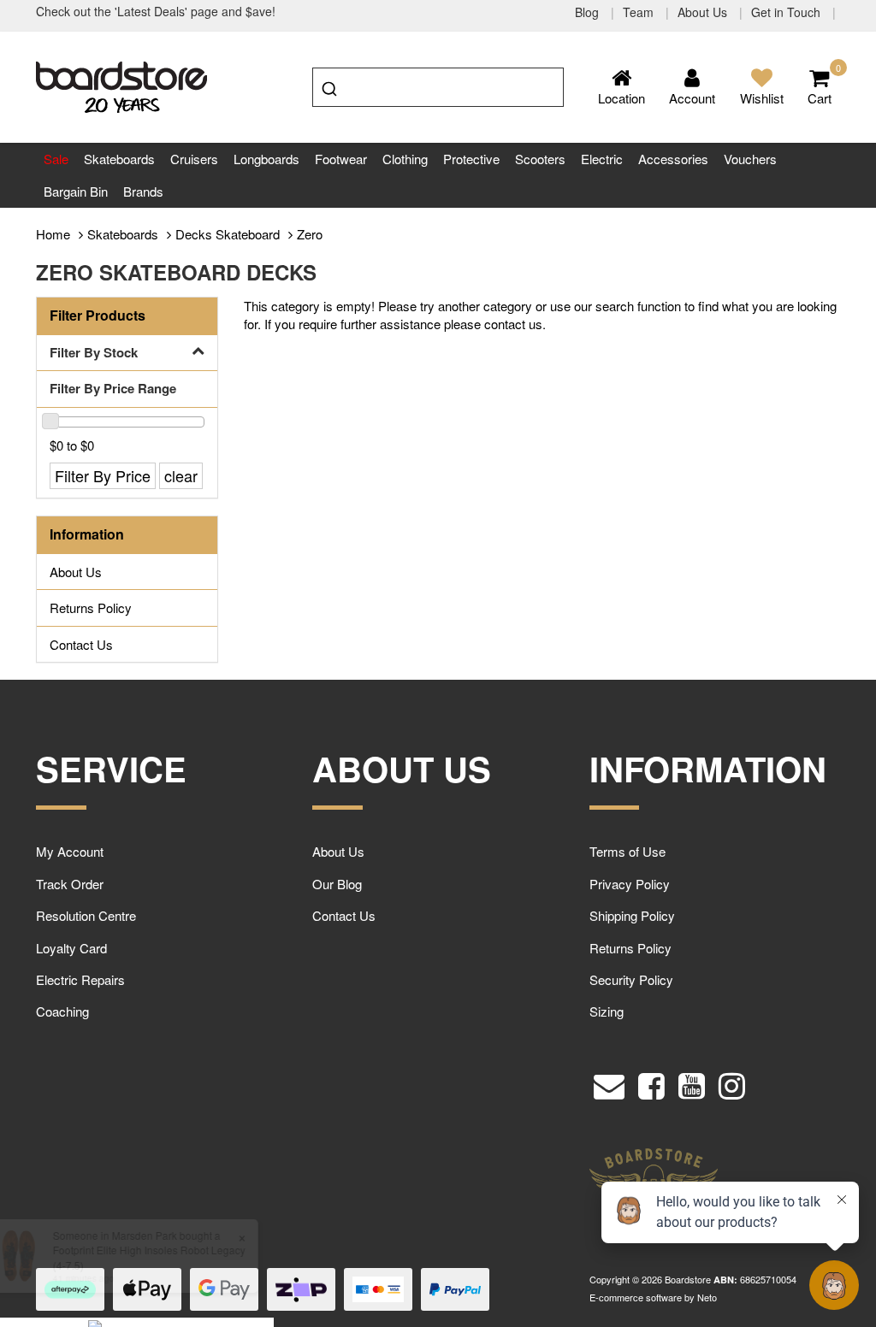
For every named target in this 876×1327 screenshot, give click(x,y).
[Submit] (331, 85)
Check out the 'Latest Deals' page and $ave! (155, 11)
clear (181, 475)
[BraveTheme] (121, 85)
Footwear (341, 159)
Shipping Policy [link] (632, 915)
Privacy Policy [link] (629, 884)
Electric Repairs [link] (80, 979)
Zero (310, 234)
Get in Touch (787, 12)
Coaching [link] (62, 1011)
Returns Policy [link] (91, 607)
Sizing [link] (606, 1011)
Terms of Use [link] (627, 851)
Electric (602, 159)
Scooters (540, 159)
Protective (471, 159)
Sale (56, 159)
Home (53, 234)
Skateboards (119, 159)
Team (640, 12)
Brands (143, 191)
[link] (651, 1082)
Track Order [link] (70, 884)
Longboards (266, 159)
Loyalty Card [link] (71, 948)
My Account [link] (70, 851)
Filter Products (97, 315)
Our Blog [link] (337, 884)
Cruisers (194, 159)
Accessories (673, 159)
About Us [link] (76, 572)
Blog (588, 12)
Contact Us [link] (81, 644)
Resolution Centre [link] (86, 915)
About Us (704, 12)
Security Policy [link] (631, 979)
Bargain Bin (76, 191)
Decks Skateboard (227, 234)
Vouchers (750, 159)
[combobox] (437, 87)
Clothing (405, 159)
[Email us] (609, 1082)
